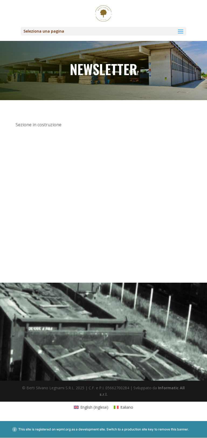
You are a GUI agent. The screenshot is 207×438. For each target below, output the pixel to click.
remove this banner (173, 429)
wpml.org (63, 429)
